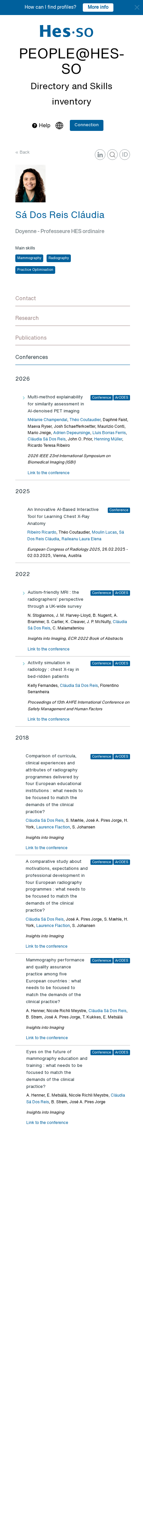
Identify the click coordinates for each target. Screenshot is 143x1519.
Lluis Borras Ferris (109, 433)
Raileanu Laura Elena (81, 539)
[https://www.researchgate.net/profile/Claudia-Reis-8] (112, 154)
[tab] (72, 299)
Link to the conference (49, 473)
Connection (86, 125)
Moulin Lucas (104, 533)
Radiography (59, 258)
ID (125, 155)
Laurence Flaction (53, 827)
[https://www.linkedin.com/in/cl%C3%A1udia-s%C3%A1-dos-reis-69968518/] (100, 154)
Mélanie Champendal (47, 420)
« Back (22, 152)
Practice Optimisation (35, 269)
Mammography (29, 258)
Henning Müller (108, 439)
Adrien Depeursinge (71, 433)
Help (44, 126)
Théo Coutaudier (85, 420)
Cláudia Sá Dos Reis (47, 439)
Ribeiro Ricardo (41, 533)
